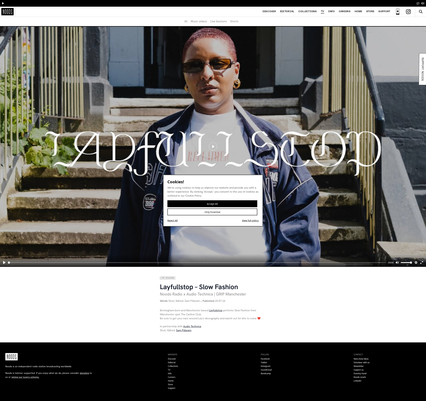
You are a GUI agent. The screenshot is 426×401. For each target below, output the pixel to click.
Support (384, 11)
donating (84, 373)
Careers (345, 11)
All (185, 21)
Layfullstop (215, 310)
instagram (265, 366)
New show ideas (361, 358)
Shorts (234, 21)
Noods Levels (360, 377)
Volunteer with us (362, 362)
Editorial (287, 11)
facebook (265, 358)
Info (331, 11)
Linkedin (357, 380)
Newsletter (359, 366)
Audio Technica (192, 326)
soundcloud (266, 369)
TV (322, 11)
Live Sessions (218, 21)
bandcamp (266, 373)
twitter (264, 362)
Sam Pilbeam (183, 330)
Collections (307, 11)
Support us (359, 369)
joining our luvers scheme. (25, 377)
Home (358, 11)
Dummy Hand (360, 373)
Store (370, 11)
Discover (269, 11)
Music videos (199, 21)
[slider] (197, 262)
